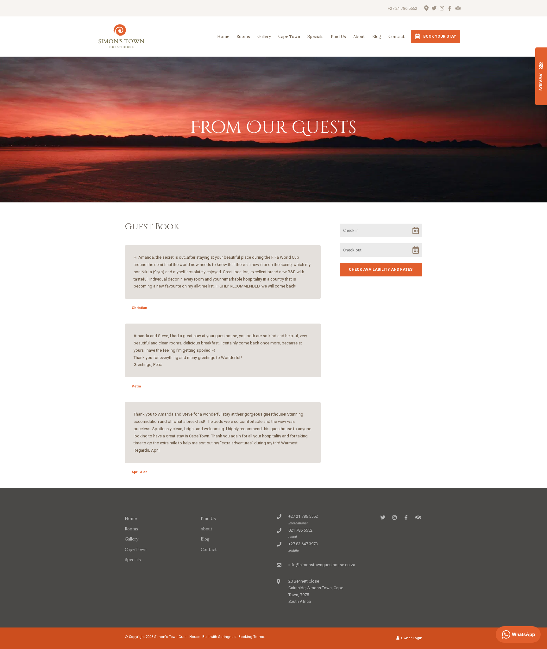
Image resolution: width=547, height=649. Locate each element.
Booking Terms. (251, 637)
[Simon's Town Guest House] (121, 36)
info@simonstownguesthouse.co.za (321, 564)
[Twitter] (434, 8)
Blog (376, 36)
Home (223, 36)
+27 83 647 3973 (303, 543)
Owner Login (411, 638)
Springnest (227, 637)
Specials (315, 36)
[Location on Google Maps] (426, 7)
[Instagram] (441, 8)
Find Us (338, 36)
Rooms (243, 36)
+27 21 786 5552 (402, 8)
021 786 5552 (300, 530)
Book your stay (439, 36)
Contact (396, 36)
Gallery (264, 36)
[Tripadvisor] (457, 8)
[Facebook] (449, 8)
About (359, 36)
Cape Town (289, 36)
